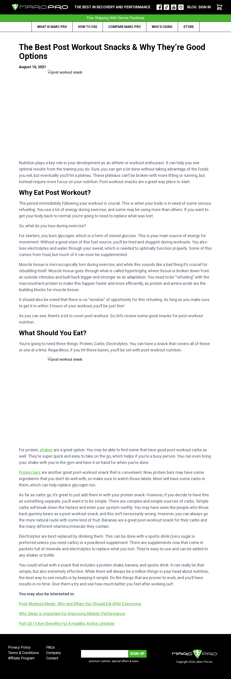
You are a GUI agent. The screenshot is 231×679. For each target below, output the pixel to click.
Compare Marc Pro (124, 27)
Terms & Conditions (23, 653)
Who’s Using (162, 27)
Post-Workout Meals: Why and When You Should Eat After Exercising (80, 603)
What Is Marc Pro (52, 27)
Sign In (204, 7)
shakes (46, 449)
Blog (191, 7)
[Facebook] (159, 7)
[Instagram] (181, 7)
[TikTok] (166, 7)
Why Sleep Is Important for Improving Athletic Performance (72, 613)
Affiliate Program (21, 658)
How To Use (87, 27)
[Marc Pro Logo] (40, 7)
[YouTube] (173, 7)
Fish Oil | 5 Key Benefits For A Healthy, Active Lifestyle (66, 623)
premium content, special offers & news (114, 661)
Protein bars (30, 472)
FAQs (50, 647)
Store (188, 27)
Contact (52, 658)
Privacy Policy (19, 647)
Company (53, 653)
